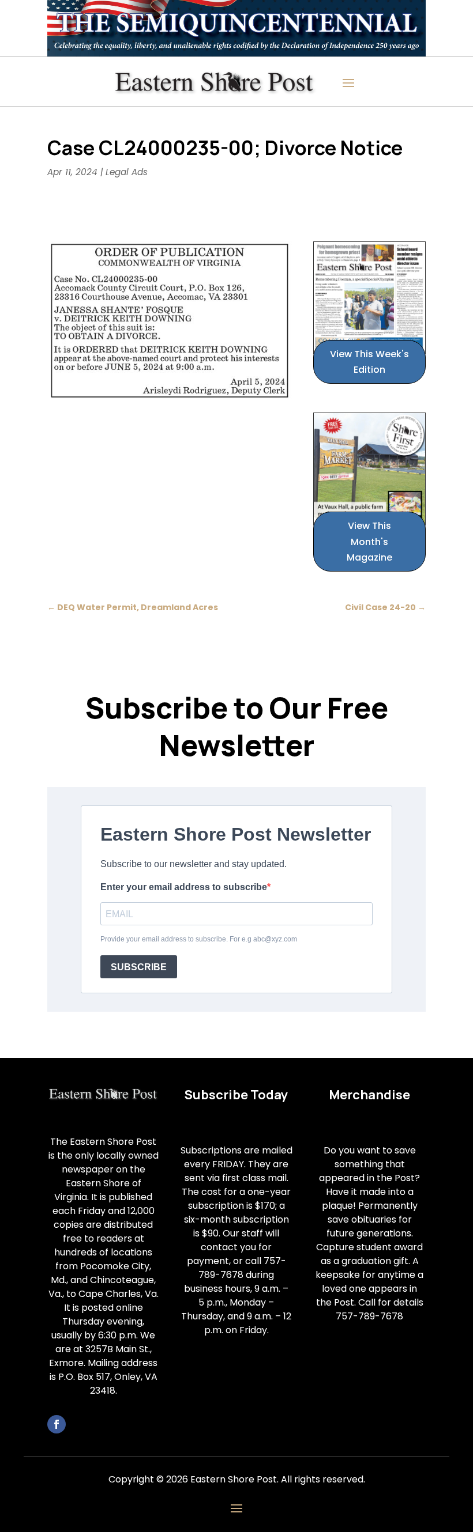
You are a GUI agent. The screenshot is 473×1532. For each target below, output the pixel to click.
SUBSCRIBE (139, 967)
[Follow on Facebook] (56, 1424)
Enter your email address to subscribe (183, 887)
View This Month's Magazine (369, 541)
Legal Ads (127, 172)
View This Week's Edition (369, 361)
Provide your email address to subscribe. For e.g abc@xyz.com (198, 939)
